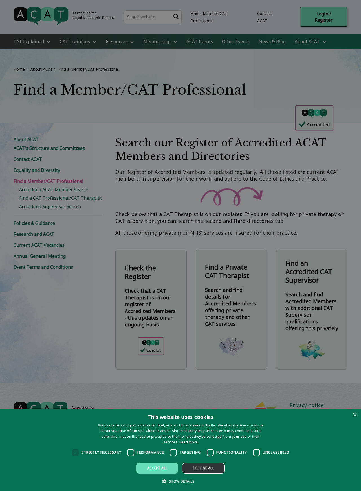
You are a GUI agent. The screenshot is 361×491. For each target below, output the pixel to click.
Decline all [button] (203, 468)
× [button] (355, 415)
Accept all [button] (157, 468)
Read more (188, 442)
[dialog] (180, 450)
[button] (180, 481)
